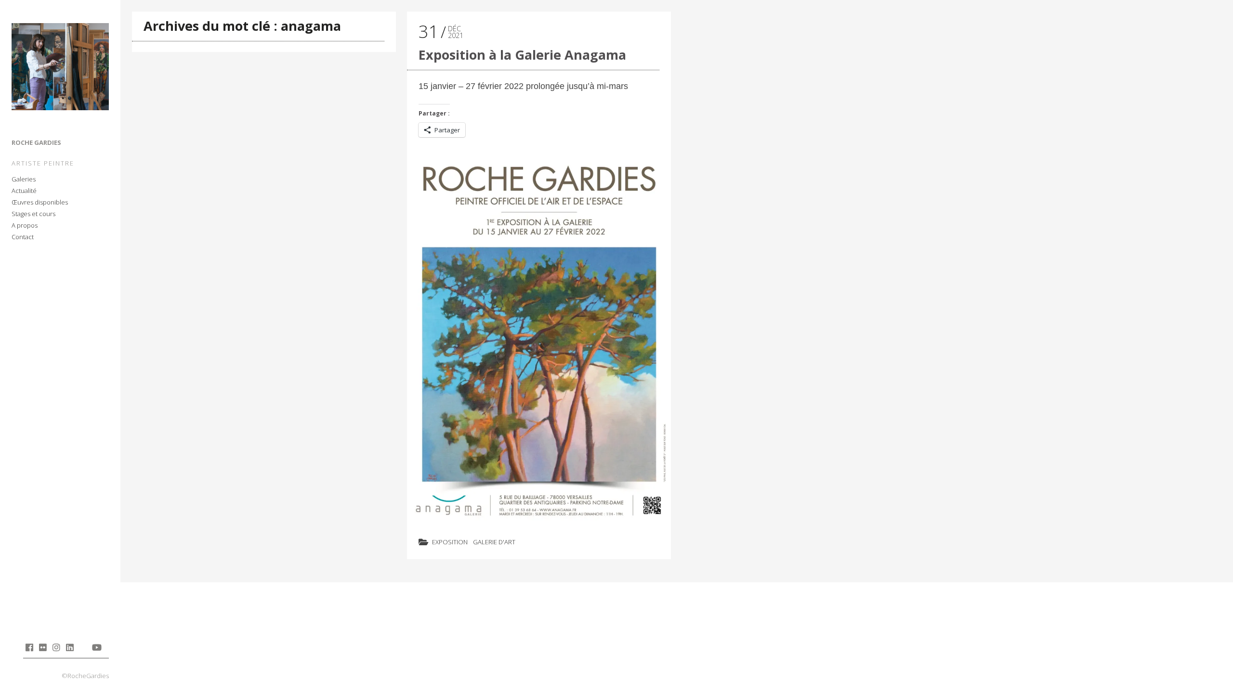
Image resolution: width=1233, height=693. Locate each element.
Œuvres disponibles (40, 202)
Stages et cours (33, 213)
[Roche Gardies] (60, 68)
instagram (56, 647)
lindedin (70, 647)
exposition (450, 542)
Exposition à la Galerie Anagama (522, 55)
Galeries (24, 179)
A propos (25, 225)
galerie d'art (494, 542)
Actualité (24, 190)
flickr (43, 647)
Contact (23, 236)
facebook (29, 647)
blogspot (83, 647)
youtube (97, 647)
